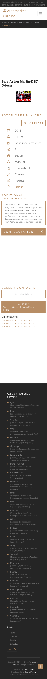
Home (4, 22)
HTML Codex (29, 669)
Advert (7, 25)
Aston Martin (26, 22)
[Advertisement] (23, 53)
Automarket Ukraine (14, 13)
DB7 (37, 22)
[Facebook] (14, 649)
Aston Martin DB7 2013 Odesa (18, 320)
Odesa (13, 22)
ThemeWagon (30, 672)
